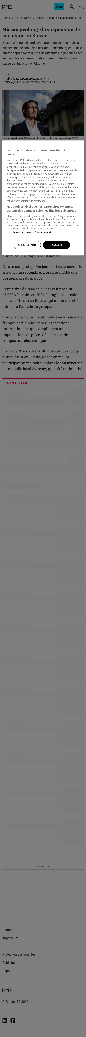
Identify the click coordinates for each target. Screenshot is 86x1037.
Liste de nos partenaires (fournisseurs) (29, 232)
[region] (43, 198)
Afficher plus (27, 244)
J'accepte (56, 244)
